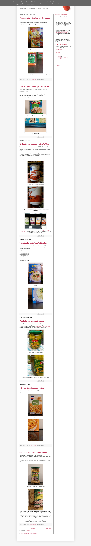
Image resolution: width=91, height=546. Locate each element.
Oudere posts (48, 528)
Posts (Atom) (27, 530)
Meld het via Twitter (58, 49)
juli (58, 62)
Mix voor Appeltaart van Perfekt (32, 388)
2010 (58, 65)
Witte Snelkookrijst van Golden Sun (33, 243)
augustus (59, 56)
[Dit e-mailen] (38, 79)
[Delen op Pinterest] (43, 79)
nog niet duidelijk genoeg (30, 390)
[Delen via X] (40, 79)
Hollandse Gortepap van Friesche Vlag (34, 144)
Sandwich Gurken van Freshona (32, 321)
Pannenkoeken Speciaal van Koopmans (35, 18)
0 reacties (34, 136)
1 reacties (34, 79)
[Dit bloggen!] (39, 79)
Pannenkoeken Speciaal (38, 21)
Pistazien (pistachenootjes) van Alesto (34, 86)
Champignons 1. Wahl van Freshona (43, 326)
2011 (58, 64)
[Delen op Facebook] (41, 79)
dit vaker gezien (38, 49)
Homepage (33, 528)
